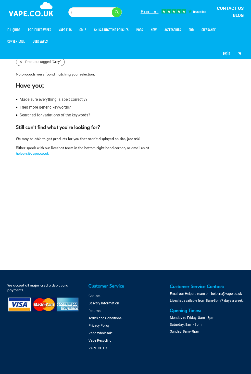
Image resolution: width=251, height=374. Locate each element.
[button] (117, 12)
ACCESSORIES (172, 30)
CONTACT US (230, 8)
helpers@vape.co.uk (32, 154)
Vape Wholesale (100, 333)
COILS (82, 30)
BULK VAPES (40, 41)
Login (226, 53)
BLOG (238, 15)
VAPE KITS (65, 30)
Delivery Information (103, 303)
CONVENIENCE (16, 41)
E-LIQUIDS (13, 30)
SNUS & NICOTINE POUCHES (111, 30)
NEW (154, 30)
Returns (94, 311)
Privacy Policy (99, 325)
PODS (139, 30)
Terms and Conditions (105, 318)
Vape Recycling (100, 340)
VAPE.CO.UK (98, 348)
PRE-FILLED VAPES (39, 30)
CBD (191, 30)
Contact (94, 296)
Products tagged (43, 62)
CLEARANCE (208, 30)
